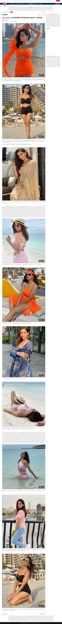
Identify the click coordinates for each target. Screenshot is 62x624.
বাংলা (2, 0)
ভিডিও (28, 3)
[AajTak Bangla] (5, 4)
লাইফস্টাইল (22, 3)
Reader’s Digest (40, 0)
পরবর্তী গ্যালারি (42, 614)
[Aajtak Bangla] (3, 21)
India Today (18, 0)
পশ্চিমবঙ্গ (17, 3)
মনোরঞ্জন (31, 3)
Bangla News (3, 12)
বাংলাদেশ (41, 3)
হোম (10, 3)
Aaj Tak (5, 0)
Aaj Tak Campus (8, 0)
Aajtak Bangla (6, 20)
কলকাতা (13, 3)
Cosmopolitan (30, 0)
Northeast (43, 0)
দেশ (25, 3)
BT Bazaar (26, 0)
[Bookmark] (44, 14)
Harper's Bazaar (35, 0)
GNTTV (12, 0)
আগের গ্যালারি (5, 614)
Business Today (23, 0)
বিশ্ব (38, 3)
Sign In (57, 0)
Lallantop (15, 0)
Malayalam (47, 0)
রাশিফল (35, 3)
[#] (39, 14)
